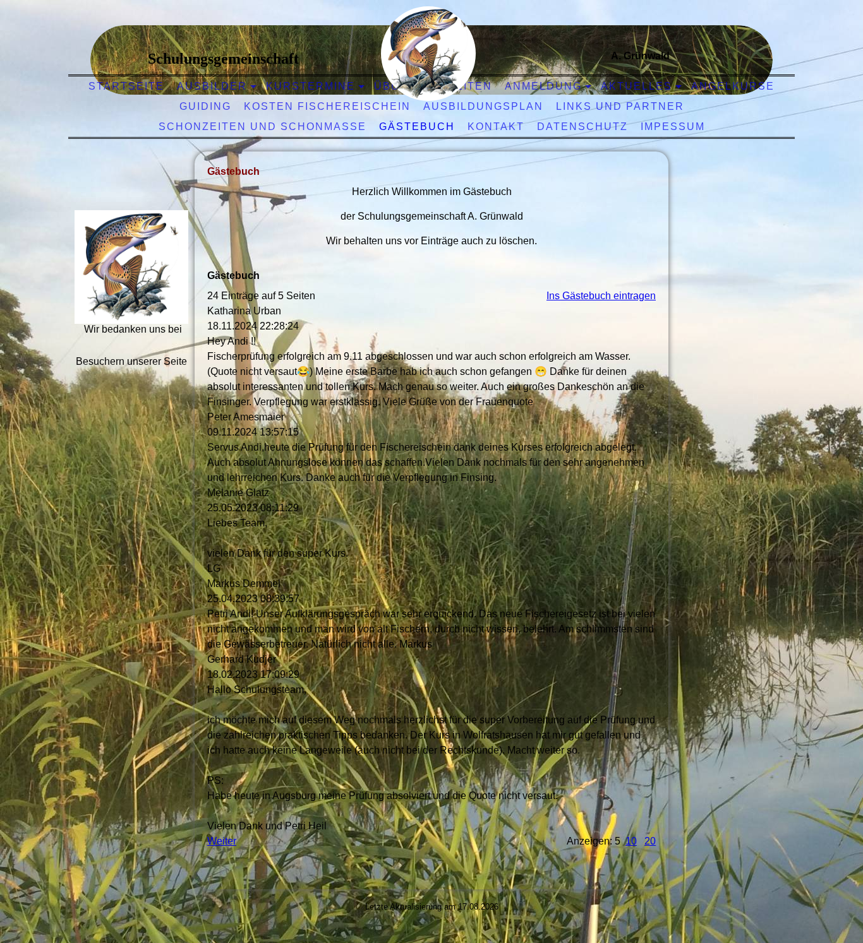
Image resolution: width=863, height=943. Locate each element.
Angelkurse (733, 86)
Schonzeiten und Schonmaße (262, 126)
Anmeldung (543, 86)
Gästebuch (417, 126)
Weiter (221, 841)
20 (650, 841)
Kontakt (496, 126)
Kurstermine (310, 86)
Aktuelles (636, 86)
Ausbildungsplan (483, 106)
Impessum (673, 126)
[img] (428, 53)
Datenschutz (582, 126)
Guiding (205, 106)
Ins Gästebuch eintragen (601, 295)
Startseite (126, 86)
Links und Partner (620, 106)
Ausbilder (212, 86)
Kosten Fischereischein (327, 106)
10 (631, 841)
